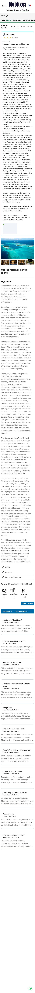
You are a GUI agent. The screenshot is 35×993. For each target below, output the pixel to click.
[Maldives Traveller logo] (17, 4)
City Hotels (26, 20)
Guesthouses (17, 20)
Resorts (8, 20)
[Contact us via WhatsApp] (30, 988)
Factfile (8, 567)
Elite (11, 26)
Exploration (6, 622)
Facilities (8, 572)
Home (3, 20)
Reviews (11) (7, 611)
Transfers (25, 10)
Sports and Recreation (13, 577)
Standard (29, 26)
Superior (22, 26)
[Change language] (30, 5)
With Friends (12, 816)
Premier (16, 27)
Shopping (17, 10)
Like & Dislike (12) (22, 611)
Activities (9, 10)
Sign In (4, 6)
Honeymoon (6, 837)
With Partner (15, 622)
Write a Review (27, 603)
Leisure (5, 643)
